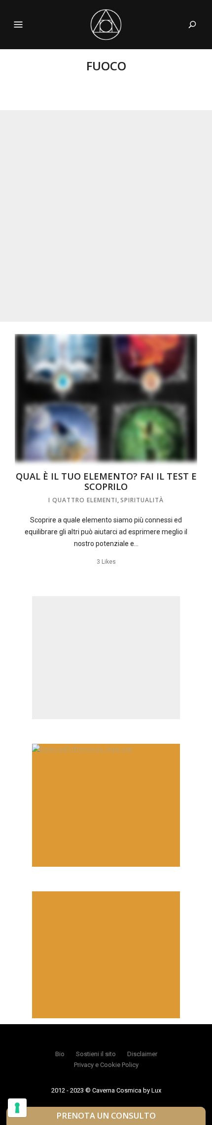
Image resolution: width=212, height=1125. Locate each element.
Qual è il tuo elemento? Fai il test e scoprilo (106, 481)
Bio (60, 1054)
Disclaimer (142, 1054)
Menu (18, 24)
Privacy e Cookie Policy (106, 1064)
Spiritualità (142, 500)
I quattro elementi (82, 500)
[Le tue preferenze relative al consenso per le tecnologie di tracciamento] (17, 1107)
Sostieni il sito (96, 1054)
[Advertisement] (106, 216)
